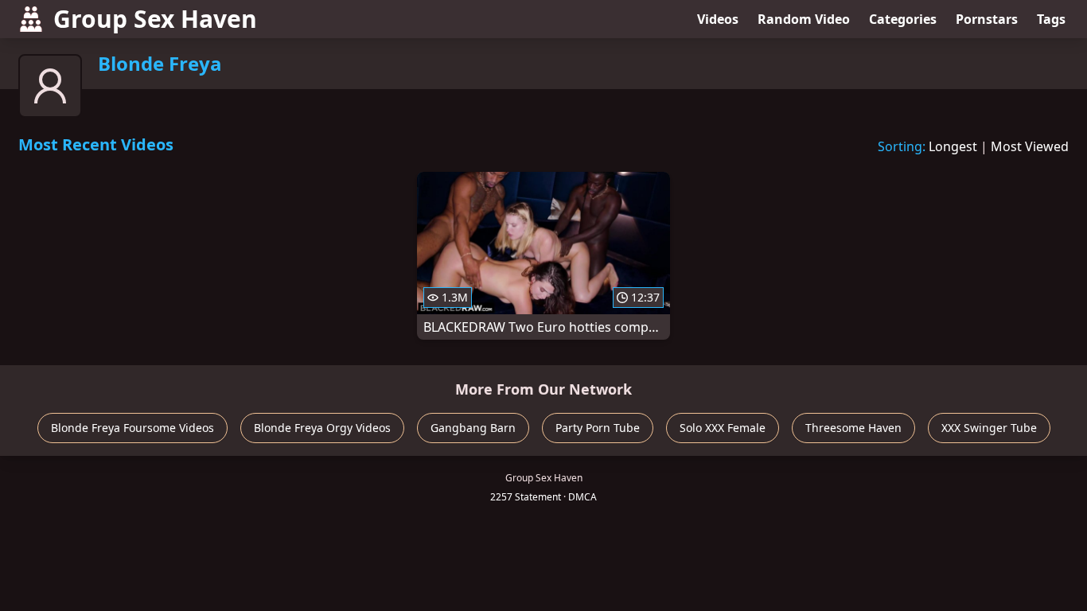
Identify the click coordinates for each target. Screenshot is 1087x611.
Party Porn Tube (597, 427)
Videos (717, 19)
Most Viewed (1030, 146)
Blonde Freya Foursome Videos (132, 427)
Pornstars (987, 19)
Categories (903, 19)
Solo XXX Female (723, 427)
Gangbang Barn (473, 427)
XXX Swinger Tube (989, 427)
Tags (1051, 19)
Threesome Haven (853, 427)
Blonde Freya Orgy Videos (322, 427)
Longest (953, 146)
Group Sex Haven (155, 18)
